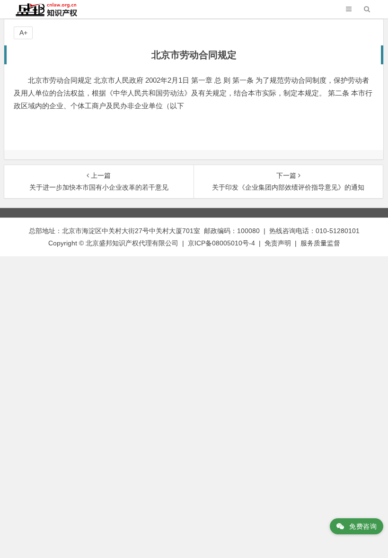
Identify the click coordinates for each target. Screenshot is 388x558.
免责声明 (278, 243)
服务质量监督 (320, 243)
